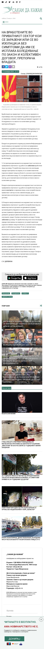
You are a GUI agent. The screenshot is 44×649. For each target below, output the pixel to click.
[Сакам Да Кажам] (22, 15)
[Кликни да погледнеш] (22, 338)
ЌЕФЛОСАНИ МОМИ (8, 413)
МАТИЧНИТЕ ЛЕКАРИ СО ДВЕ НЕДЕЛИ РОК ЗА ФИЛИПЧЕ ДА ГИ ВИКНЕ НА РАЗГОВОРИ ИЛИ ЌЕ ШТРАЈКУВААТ (22, 323)
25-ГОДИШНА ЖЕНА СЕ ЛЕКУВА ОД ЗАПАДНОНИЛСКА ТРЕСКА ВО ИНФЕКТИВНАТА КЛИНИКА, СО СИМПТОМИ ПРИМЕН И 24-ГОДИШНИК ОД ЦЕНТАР (20, 477)
